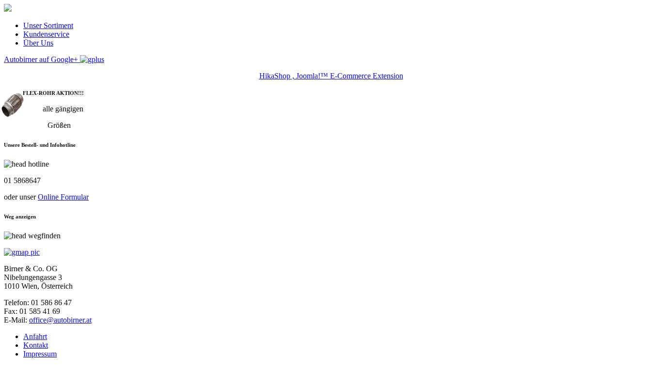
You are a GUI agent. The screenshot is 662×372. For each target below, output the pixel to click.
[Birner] (8, 9)
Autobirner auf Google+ (42, 59)
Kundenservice (46, 34)
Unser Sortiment (48, 25)
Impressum (40, 354)
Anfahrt (35, 336)
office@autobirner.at (60, 320)
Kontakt (35, 345)
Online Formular (63, 197)
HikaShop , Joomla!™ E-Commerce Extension (331, 76)
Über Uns (38, 43)
